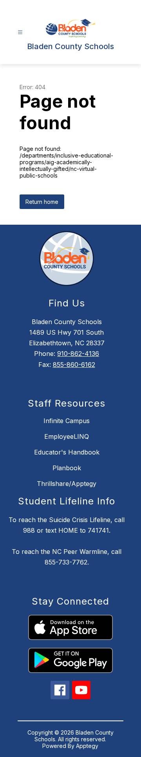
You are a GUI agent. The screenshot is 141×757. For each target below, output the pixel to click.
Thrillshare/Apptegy (66, 484)
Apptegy (87, 745)
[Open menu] (20, 32)
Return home (41, 201)
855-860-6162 (74, 364)
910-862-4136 (78, 353)
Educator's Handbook (66, 452)
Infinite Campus (66, 421)
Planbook (66, 468)
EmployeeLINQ (66, 436)
